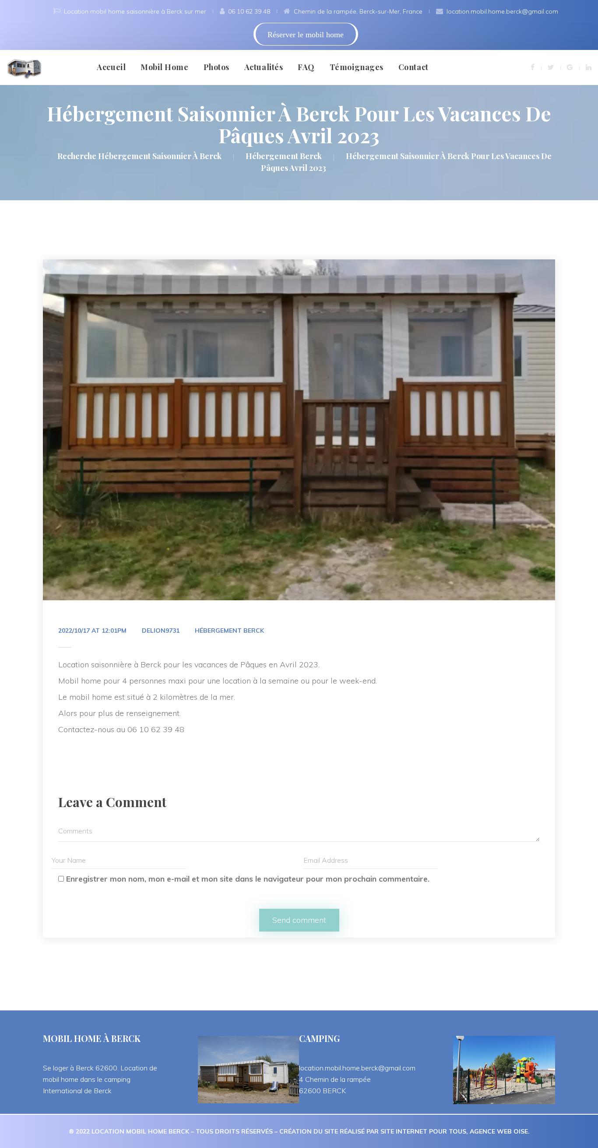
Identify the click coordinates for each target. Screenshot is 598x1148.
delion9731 (160, 630)
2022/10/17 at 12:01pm (92, 630)
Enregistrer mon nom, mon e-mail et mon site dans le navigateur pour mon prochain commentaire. (247, 879)
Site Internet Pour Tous (423, 1131)
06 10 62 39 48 (249, 11)
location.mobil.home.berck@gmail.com (502, 11)
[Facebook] (533, 67)
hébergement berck (229, 630)
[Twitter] (551, 67)
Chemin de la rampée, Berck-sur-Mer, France (358, 11)
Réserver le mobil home (305, 34)
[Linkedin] (588, 67)
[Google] (570, 67)
